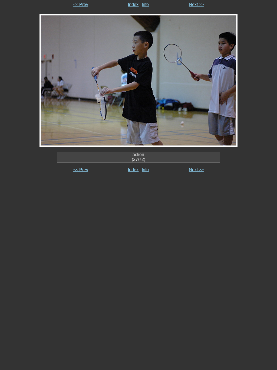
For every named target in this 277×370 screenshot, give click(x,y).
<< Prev (80, 4)
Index (133, 4)
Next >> (196, 4)
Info (145, 4)
